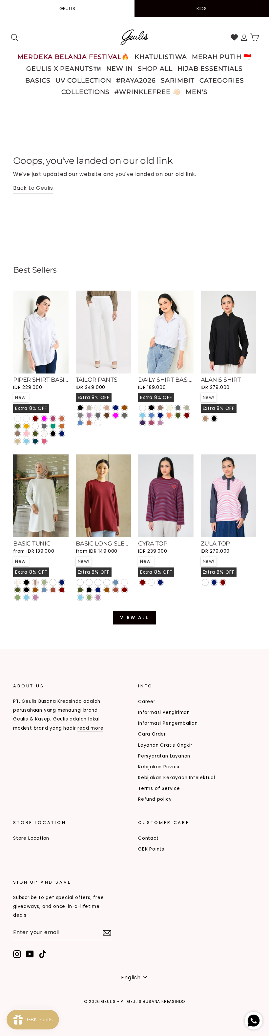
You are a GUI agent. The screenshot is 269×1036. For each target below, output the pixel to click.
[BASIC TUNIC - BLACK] (26, 590)
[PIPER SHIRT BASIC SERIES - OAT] (17, 441)
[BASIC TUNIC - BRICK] (53, 590)
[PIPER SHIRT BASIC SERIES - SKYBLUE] (26, 441)
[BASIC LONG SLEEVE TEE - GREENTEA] (89, 597)
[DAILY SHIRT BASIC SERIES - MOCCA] (160, 408)
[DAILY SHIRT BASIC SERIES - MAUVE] (160, 423)
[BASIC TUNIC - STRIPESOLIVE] (44, 582)
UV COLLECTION (83, 80)
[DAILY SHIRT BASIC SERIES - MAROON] (187, 415)
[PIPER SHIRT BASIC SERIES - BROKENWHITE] (44, 434)
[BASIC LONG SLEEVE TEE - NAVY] (98, 590)
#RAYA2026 (136, 80)
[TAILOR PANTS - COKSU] (107, 408)
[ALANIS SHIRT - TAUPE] (205, 418)
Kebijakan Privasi (158, 767)
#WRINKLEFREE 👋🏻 (147, 92)
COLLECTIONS (85, 92)
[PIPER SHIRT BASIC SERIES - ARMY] (35, 434)
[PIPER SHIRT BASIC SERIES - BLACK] (53, 434)
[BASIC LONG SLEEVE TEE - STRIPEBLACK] (80, 582)
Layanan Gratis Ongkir (165, 745)
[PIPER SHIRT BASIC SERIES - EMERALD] (53, 426)
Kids (202, 8)
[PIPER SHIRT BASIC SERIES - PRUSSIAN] (35, 441)
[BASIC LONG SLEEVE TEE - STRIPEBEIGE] (89, 582)
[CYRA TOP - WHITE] (151, 582)
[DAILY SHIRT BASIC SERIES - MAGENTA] (151, 423)
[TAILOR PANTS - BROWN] (124, 408)
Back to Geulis (33, 188)
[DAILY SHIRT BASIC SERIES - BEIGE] (169, 408)
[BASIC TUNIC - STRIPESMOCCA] (35, 582)
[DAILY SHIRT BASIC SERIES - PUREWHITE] (142, 408)
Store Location (31, 838)
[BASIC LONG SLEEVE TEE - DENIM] (116, 582)
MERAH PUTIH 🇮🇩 (222, 57)
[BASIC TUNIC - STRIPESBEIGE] (17, 582)
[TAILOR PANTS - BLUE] (80, 423)
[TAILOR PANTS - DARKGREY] (98, 415)
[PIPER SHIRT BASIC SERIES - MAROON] (35, 418)
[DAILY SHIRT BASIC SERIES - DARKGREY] (178, 408)
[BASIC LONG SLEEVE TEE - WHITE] (124, 582)
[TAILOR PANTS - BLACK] (80, 408)
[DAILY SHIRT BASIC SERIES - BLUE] (151, 415)
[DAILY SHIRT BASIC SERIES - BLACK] (151, 408)
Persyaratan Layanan (164, 756)
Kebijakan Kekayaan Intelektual (176, 778)
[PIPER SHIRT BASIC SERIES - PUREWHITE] (17, 418)
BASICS (38, 80)
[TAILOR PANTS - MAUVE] (89, 415)
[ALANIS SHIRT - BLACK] (214, 418)
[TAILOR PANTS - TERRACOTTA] (89, 423)
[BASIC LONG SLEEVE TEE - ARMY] (80, 590)
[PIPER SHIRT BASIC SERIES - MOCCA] (17, 434)
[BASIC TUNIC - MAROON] (62, 590)
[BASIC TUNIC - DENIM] (44, 590)
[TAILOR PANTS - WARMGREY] (89, 408)
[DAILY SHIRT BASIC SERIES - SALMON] (169, 415)
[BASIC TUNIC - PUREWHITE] (53, 582)
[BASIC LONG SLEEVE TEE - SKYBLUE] (80, 597)
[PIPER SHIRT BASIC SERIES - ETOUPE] (35, 426)
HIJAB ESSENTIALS (210, 68)
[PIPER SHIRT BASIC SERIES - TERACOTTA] (62, 418)
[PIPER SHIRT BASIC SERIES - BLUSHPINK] (44, 441)
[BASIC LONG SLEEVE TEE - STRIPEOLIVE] (107, 582)
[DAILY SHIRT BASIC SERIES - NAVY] (160, 415)
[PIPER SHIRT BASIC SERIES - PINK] (26, 434)
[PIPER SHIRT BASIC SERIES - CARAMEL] (62, 426)
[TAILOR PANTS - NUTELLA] (107, 415)
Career (146, 702)
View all (134, 617)
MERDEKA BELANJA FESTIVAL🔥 (73, 57)
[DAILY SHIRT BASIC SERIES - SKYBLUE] (142, 415)
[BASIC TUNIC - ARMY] (17, 590)
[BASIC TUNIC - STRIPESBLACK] (26, 582)
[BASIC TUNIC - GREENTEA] (17, 597)
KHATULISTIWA (160, 57)
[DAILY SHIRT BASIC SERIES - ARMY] (178, 415)
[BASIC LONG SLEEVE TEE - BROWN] (107, 590)
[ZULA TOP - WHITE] (205, 582)
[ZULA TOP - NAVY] (214, 582)
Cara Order (152, 734)
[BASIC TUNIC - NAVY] (62, 582)
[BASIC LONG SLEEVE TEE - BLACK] (89, 590)
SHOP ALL (155, 68)
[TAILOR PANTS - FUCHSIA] (116, 415)
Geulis (67, 8)
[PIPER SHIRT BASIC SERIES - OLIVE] (17, 426)
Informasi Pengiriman (164, 712)
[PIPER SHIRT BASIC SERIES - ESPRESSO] (26, 418)
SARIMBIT (178, 80)
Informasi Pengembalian (168, 723)
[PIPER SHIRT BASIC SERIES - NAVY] (62, 434)
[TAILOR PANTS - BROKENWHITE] (98, 408)
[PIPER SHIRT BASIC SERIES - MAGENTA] (53, 418)
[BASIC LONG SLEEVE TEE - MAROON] (124, 590)
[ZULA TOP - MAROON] (223, 582)
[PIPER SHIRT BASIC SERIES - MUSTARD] (26, 426)
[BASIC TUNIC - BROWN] (35, 590)
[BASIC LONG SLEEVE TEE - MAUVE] (98, 597)
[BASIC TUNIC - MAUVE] (35, 597)
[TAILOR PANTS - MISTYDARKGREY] (98, 423)
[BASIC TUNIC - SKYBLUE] (26, 597)
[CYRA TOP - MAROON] (142, 582)
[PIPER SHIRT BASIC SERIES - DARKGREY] (44, 426)
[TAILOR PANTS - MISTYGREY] (124, 415)
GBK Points (151, 849)
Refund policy (155, 799)
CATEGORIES (221, 80)
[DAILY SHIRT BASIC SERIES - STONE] (187, 408)
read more (90, 728)
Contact (148, 838)
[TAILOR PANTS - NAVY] (116, 408)
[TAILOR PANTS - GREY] (80, 415)
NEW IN (119, 68)
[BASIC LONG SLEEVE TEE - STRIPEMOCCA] (98, 582)
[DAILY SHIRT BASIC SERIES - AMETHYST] (142, 423)
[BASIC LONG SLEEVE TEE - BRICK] (116, 590)
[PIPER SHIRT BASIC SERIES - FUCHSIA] (44, 418)
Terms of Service (159, 788)
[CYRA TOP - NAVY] (160, 582)
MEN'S (197, 92)
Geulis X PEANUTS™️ (63, 68)
